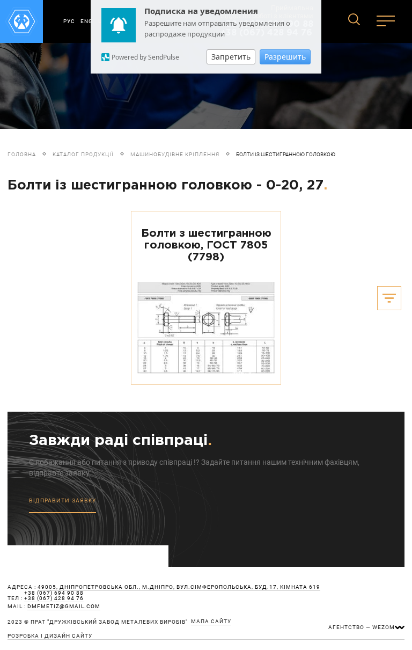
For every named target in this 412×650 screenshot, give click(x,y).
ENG (86, 21)
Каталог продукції (83, 154)
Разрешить (285, 57)
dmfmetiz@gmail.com (63, 606)
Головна (22, 154)
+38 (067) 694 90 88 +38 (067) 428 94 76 (54, 595)
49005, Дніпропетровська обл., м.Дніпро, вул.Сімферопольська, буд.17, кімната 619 (179, 587)
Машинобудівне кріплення (174, 154)
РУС (69, 21)
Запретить (231, 57)
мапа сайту (211, 621)
